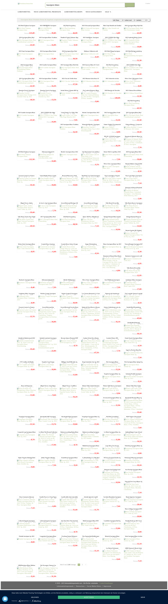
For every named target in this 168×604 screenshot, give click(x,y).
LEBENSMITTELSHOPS (73, 12)
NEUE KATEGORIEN (94, 12)
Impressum (107, 586)
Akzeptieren (89, 597)
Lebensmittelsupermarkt (65, 586)
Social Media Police (94, 586)
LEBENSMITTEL (24, 12)
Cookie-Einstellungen (106, 583)
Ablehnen (35, 597)
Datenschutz (80, 586)
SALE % (108, 12)
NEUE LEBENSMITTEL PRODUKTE (47, 12)
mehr (143, 597)
